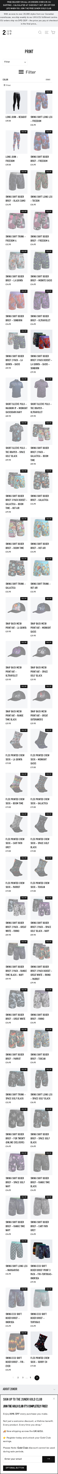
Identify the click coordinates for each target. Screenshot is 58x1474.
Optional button (15, 1468)
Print (8, 86)
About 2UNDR (10, 1389)
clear (48, 79)
